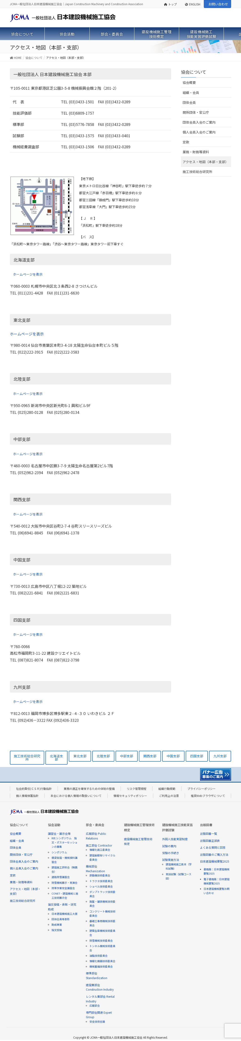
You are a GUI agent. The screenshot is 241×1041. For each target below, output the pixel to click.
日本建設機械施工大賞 (64, 914)
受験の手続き (170, 853)
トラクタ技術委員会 (101, 881)
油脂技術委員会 (98, 955)
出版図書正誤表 (210, 841)
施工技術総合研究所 (197, 171)
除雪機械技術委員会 (101, 940)
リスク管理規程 (136, 789)
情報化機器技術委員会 (102, 961)
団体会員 (189, 102)
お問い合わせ (218, 4)
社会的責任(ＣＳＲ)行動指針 (34, 789)
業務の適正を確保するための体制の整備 (89, 789)
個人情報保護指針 (27, 796)
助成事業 (57, 924)
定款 (186, 142)
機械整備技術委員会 (101, 966)
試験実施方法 (170, 860)
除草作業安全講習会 (63, 888)
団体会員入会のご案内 (199, 122)
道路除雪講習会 (61, 877)
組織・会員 (191, 92)
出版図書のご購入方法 (214, 854)
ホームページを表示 (28, 274)
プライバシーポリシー (201, 789)
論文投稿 (57, 930)
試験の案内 (169, 846)
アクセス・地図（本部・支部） (206, 161)
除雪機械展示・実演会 (64, 882)
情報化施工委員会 (99, 849)
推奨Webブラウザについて (208, 796)
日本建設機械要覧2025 (214, 861)
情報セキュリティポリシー (130, 796)
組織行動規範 (166, 789)
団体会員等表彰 (61, 919)
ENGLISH (194, 4)
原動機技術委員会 (99, 875)
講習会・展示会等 (59, 833)
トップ (172, 4)
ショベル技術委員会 (101, 886)
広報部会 (94, 1005)
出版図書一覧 (208, 833)
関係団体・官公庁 (196, 112)
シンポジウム (59, 852)
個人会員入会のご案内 (199, 132)
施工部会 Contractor (99, 845)
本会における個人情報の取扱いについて (76, 796)
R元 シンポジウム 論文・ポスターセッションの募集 (64, 842)
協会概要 (189, 82)
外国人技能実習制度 (175, 839)
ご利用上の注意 (169, 796)
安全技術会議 (97, 1021)
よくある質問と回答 (212, 847)
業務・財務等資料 (196, 151)
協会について (193, 72)
